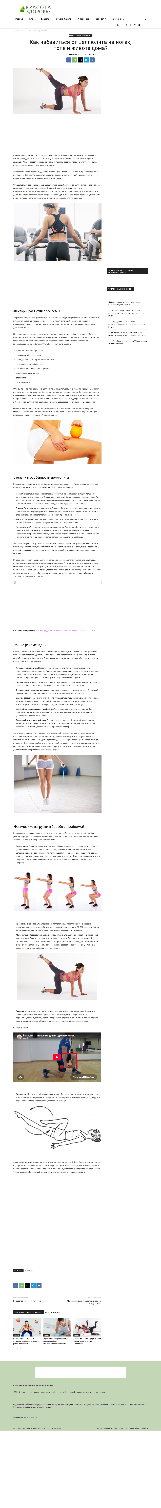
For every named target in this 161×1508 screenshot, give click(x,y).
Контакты (144, 1428)
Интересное (83, 19)
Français (36, 1392)
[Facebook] (122, 25)
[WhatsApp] (74, 59)
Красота (45, 19)
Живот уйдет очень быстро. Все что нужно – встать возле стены (67, 630)
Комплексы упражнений (83, 35)
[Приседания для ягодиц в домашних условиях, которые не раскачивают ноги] (27, 1327)
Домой (16, 31)
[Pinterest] (135, 25)
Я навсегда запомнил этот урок (27, 1301)
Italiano (55, 1392)
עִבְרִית (49, 1392)
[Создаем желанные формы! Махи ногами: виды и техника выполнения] (87, 1327)
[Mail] (130, 25)
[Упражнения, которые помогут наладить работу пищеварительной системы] (57, 1327)
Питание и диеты (63, 19)
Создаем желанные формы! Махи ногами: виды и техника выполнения (87, 1341)
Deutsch (43, 1392)
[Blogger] (118, 25)
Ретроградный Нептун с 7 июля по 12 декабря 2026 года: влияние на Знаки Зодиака (126, 324)
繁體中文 (16, 1392)
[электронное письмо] (80, 59)
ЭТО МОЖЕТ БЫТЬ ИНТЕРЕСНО (28, 1312)
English (24, 1392)
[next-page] (19, 1348)
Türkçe (92, 1392)
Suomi (29, 1392)
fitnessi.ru (28, 1270)
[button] (145, 19)
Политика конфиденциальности (116, 1428)
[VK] (92, 59)
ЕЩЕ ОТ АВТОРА (52, 1312)
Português (63, 1392)
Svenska (86, 1392)
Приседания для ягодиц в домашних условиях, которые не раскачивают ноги (26, 1341)
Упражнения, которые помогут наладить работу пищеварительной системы (55, 1341)
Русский (71, 1392)
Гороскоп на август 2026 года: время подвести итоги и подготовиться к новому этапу (126, 313)
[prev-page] (14, 1348)
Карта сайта (134, 1428)
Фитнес (32, 19)
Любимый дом (117, 19)
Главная (19, 19)
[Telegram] (139, 25)
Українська (100, 1392)
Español (79, 1392)
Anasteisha (73, 54)
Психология (100, 19)
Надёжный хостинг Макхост (25, 1417)
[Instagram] (126, 25)
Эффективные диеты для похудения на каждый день (84, 1302)
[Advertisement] (57, 135)
